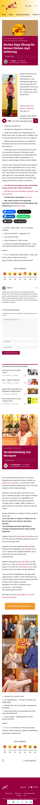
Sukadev (20, 38)
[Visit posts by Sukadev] (6, 62)
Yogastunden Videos (19, 206)
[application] (20, 100)
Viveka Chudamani (15, 730)
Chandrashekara (15, 464)
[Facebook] (29, 787)
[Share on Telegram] (22, 802)
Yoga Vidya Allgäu (23, 562)
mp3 (36, 255)
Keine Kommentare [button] (30, 760)
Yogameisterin (6, 733)
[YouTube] (31, 787)
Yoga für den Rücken (19, 257)
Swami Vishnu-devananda (10, 483)
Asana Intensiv (15, 728)
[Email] (26, 802)
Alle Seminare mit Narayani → (19, 606)
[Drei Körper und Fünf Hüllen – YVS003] (33, 372)
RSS (28, 111)
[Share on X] (13, 802)
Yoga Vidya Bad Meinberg (25, 536)
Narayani (30, 478)
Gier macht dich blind (11, 237)
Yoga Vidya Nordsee (25, 567)
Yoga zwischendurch (11, 40)
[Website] (37, 288)
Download (30, 108)
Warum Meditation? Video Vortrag (15, 240)
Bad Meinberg (8, 448)
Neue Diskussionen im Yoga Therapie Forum (11, 400)
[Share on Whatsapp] (18, 802)
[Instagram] (34, 787)
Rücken (10, 257)
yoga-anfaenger (7, 260)
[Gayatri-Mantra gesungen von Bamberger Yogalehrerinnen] (33, 391)
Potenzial (5, 730)
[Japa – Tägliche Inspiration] (33, 382)
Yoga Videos (28, 197)
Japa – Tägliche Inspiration (11, 380)
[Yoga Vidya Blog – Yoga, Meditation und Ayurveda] (5, 787)
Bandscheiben (23, 255)
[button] (4, 6)
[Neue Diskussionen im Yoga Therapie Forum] (33, 401)
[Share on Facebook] (9, 802)
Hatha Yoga (7, 38)
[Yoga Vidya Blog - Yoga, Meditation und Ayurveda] (11, 6)
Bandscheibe (14, 255)
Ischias (31, 255)
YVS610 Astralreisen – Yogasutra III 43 (17, 233)
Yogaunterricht (16, 733)
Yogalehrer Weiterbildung (29, 730)
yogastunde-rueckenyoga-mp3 (23, 260)
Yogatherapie (23, 40)
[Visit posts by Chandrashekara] (6, 465)
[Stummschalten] (35, 120)
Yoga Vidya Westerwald (19, 564)
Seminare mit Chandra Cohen (14, 696)
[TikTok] (37, 787)
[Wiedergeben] (4, 121)
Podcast (14, 38)
